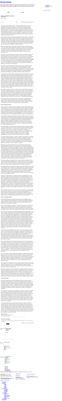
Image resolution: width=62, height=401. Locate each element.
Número (5, 387)
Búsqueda (3, 383)
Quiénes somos (4, 388)
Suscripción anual (7, 395)
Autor (5, 386)
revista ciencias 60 (11, 371)
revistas (7, 371)
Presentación (6, 389)
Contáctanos (4, 399)
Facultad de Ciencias (6, 391)
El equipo (5, 390)
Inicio (5, 371)
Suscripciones (4, 392)
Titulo (5, 385)
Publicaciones (4, 382)
